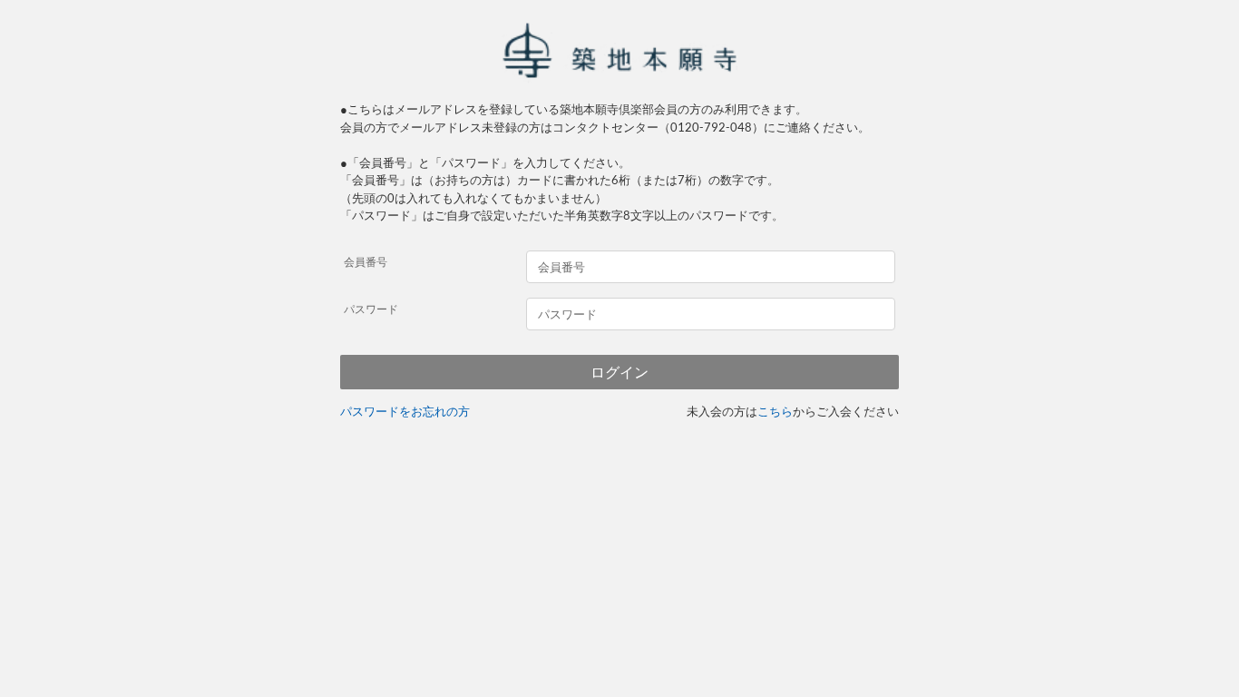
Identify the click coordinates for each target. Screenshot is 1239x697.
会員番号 (365, 262)
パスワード (371, 309)
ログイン (619, 372)
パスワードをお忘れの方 (405, 411)
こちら (775, 411)
